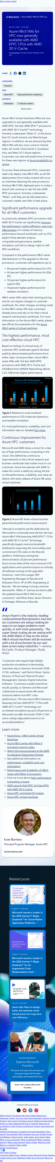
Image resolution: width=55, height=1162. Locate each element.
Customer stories (48, 1118)
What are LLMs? (44, 1142)
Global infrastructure (38, 1116)
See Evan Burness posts (13, 851)
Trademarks (21, 1158)
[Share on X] (19, 73)
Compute (7, 86)
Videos (47, 1137)
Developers (8, 103)
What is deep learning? (16, 1142)
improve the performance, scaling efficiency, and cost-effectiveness (27, 226)
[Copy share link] (10, 73)
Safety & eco (31, 1158)
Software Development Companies (13, 1132)
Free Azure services (25, 1121)
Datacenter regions (7, 1118)
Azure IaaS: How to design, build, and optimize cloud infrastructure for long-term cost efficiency (27, 1012)
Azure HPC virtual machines (22, 796)
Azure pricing (13, 1121)
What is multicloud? (29, 1140)
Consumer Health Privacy (10, 1155)
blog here (39, 430)
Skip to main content (8, 1)
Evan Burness (15, 53)
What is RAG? (21, 1145)
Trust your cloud (21, 1118)
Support (37, 1126)
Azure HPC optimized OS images (25, 793)
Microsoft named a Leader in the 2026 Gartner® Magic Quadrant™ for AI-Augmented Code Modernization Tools (27, 965)
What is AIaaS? (31, 1142)
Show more (26, 109)
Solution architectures (24, 1126)
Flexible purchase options (44, 1121)
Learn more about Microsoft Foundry (27, 1086)
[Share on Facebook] (15, 73)
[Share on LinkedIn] (24, 73)
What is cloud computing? (10, 1140)
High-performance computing (30, 95)
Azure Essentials (35, 1118)
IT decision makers (25, 103)
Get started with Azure (21, 1116)
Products (3, 1121)
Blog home (14, 17)
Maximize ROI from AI (22, 1124)
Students (43, 1134)
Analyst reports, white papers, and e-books (28, 1137)
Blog (21, 1134)
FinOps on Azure (6, 1124)
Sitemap (23, 1155)
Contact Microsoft (34, 1155)
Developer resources (31, 1134)
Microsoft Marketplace (36, 1132)
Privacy (45, 1155)
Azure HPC (8, 95)
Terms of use (11, 1158)
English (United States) (9, 1148)
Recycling (40, 1158)
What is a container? (8, 1145)
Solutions (34, 1124)
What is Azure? (6, 1116)
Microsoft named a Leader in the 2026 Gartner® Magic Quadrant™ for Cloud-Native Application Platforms (27, 917)
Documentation (12, 1134)
